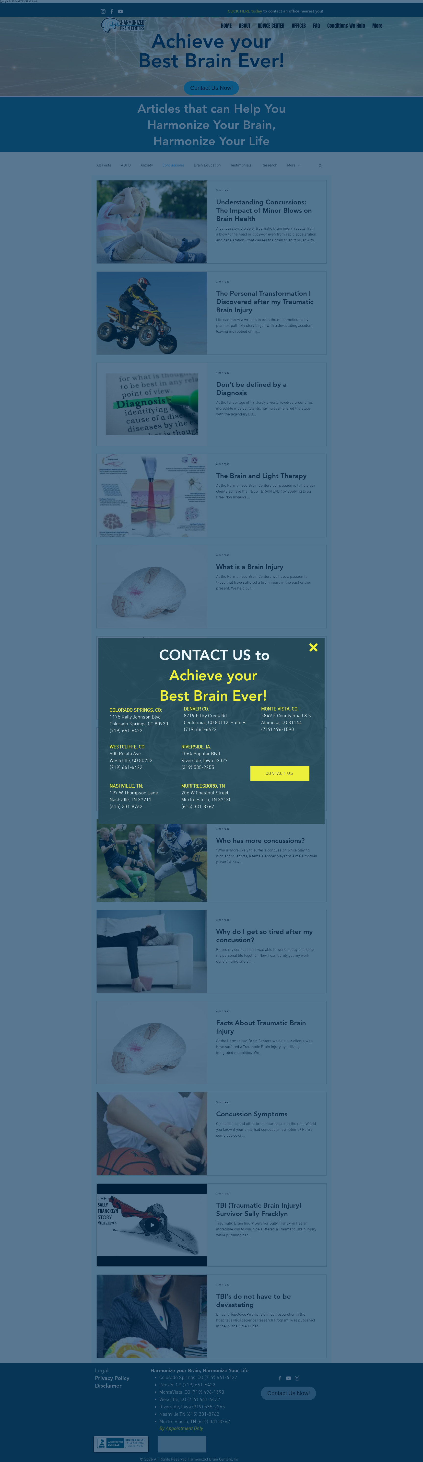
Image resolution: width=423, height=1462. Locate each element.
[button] (313, 647)
